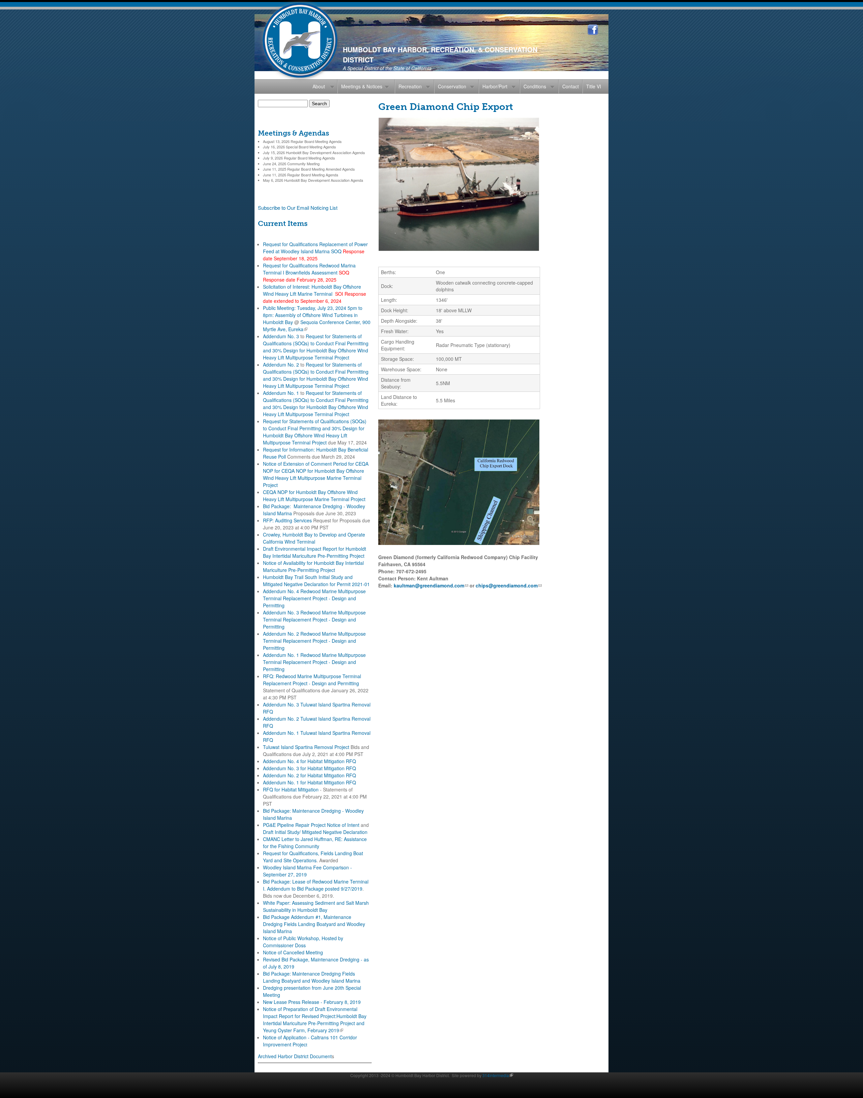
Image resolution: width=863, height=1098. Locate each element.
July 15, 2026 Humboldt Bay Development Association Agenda (314, 152)
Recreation (410, 86)
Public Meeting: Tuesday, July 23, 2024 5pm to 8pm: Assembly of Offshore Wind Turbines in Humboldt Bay (312, 315)
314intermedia (496, 1075)
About (319, 86)
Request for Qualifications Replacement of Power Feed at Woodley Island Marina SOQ (315, 248)
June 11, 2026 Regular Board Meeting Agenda (300, 174)
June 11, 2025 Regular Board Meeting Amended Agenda (309, 169)
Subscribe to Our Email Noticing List (297, 207)
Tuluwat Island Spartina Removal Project (306, 747)
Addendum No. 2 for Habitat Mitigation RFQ (309, 775)
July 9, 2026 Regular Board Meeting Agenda (299, 158)
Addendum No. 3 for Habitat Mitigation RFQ (309, 768)
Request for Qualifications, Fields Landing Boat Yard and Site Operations (313, 857)
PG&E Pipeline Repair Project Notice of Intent (311, 824)
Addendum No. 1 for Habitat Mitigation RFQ (309, 782)
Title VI (593, 86)
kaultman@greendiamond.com (431, 585)
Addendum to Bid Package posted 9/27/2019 (314, 888)
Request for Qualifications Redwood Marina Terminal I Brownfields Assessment (309, 269)
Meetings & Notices (361, 86)
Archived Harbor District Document (295, 1056)
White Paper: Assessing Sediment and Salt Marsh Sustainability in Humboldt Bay (316, 906)
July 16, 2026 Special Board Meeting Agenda (299, 146)
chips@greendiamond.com (509, 585)
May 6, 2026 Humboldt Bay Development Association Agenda (313, 180)
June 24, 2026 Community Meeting (291, 163)
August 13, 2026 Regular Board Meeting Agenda (302, 141)
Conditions (535, 86)
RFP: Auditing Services (287, 520)
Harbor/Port (494, 86)
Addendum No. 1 (281, 392)
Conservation (452, 86)
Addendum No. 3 (281, 336)
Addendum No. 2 (281, 364)
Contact (570, 86)
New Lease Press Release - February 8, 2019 (312, 1002)
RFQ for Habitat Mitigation (291, 789)
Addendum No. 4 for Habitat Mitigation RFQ (309, 761)
